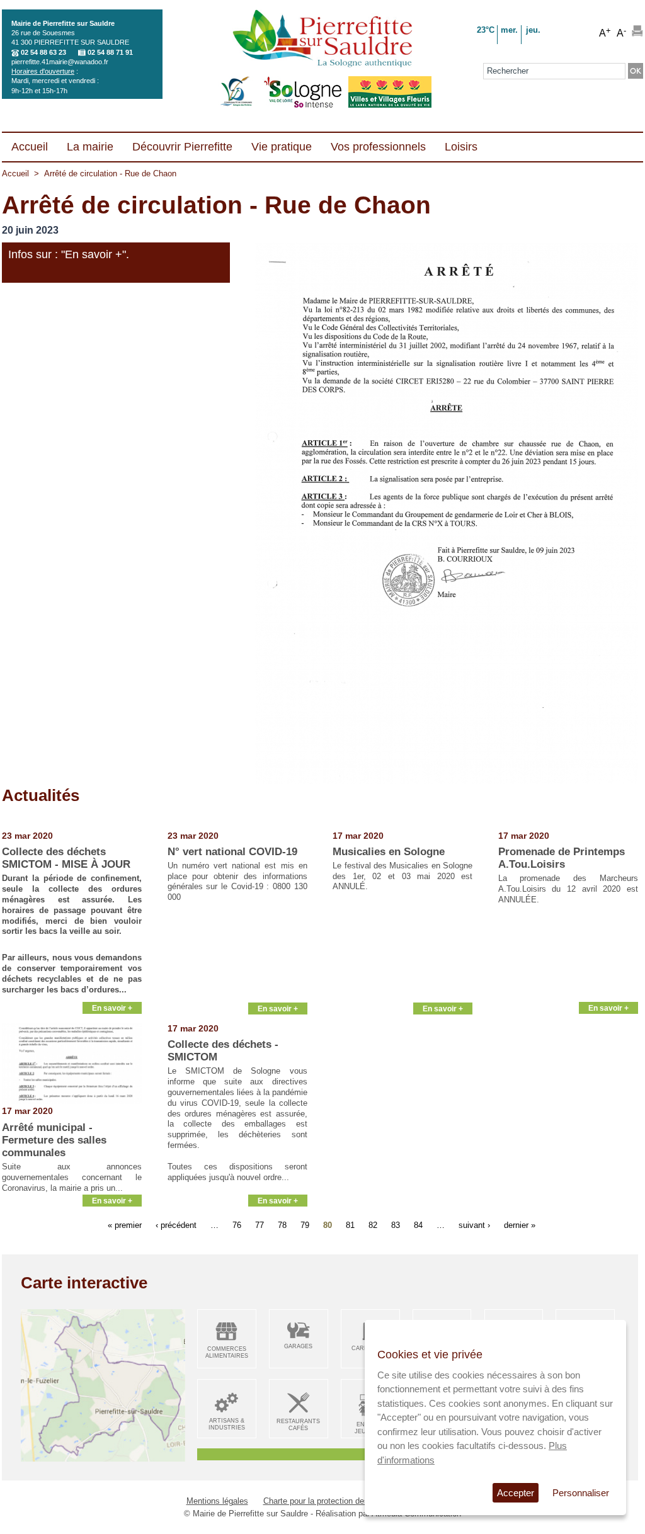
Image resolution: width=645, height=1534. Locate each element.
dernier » (519, 1225)
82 (372, 1225)
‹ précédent (176, 1225)
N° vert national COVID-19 (232, 852)
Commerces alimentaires (226, 1352)
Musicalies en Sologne (389, 852)
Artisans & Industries (226, 1424)
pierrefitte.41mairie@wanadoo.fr (59, 61)
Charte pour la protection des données (332, 1501)
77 (259, 1225)
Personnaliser (580, 1492)
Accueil (15, 173)
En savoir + (112, 1008)
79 (304, 1225)
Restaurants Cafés (298, 1424)
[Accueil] (322, 39)
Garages (298, 1346)
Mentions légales (217, 1501)
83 (395, 1225)
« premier (125, 1225)
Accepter (515, 1492)
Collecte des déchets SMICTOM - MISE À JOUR (66, 858)
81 (350, 1225)
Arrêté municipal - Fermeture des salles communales (54, 1140)
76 (236, 1225)
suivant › (474, 1225)
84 (418, 1225)
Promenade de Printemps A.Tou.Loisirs (561, 858)
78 (282, 1225)
